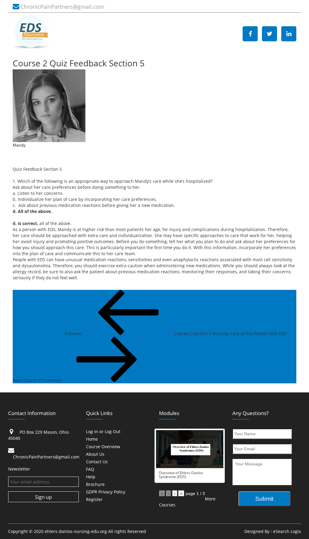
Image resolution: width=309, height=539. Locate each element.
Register (94, 500)
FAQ (90, 469)
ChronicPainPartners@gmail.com (62, 6)
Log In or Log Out (103, 432)
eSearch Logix (287, 531)
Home (92, 439)
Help (90, 477)
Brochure (95, 484)
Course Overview (103, 447)
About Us (95, 454)
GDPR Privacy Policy (105, 492)
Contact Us (97, 462)
